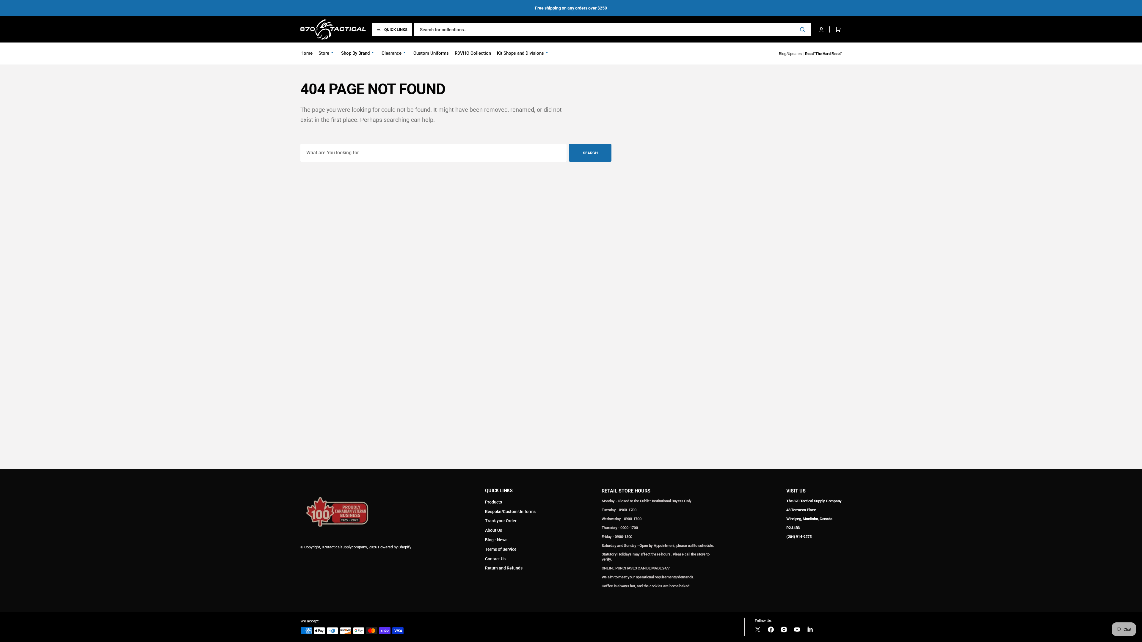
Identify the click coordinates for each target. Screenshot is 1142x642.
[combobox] (612, 29)
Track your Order (501, 520)
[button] (821, 29)
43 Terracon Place (801, 510)
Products (493, 502)
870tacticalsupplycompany (344, 547)
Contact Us (495, 558)
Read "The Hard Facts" (823, 53)
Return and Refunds (504, 568)
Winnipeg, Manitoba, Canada (809, 519)
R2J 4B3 (793, 527)
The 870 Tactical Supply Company (814, 501)
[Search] (803, 29)
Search (590, 153)
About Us (493, 530)
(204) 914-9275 (798, 536)
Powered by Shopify (394, 547)
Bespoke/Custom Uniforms (510, 511)
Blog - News (496, 539)
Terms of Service (501, 549)
